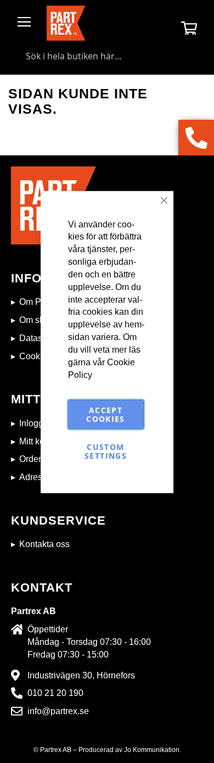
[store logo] (66, 23)
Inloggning (39, 423)
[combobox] (107, 56)
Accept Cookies (105, 414)
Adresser (36, 477)
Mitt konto (38, 441)
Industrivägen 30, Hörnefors (81, 675)
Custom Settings (106, 451)
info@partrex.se (58, 711)
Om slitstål (39, 320)
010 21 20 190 (55, 693)
